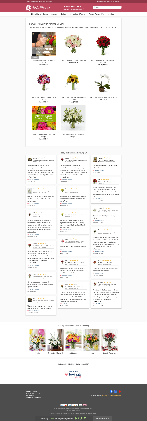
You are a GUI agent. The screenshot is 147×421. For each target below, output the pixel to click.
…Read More (32, 177)
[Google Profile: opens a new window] (115, 391)
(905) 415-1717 (30, 395)
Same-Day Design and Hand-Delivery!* (39, 1)
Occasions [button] (54, 14)
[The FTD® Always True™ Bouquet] (95, 262)
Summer (46, 14)
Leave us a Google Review (112, 395)
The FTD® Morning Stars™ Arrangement (108, 210)
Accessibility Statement (79, 413)
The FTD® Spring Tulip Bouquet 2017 (74, 263)
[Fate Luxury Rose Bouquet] (95, 181)
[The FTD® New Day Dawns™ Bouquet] (30, 276)
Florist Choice (36, 14)
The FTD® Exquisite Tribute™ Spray (42, 191)
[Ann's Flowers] (40, 7)
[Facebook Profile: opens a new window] (111, 391)
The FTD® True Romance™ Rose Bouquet (43, 245)
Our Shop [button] (111, 14)
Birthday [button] (64, 14)
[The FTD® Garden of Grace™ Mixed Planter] (62, 240)
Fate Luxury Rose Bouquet (104, 182)
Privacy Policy (66, 413)
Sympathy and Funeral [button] (78, 14)
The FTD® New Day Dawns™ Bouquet (42, 276)
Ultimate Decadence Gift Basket (40, 160)
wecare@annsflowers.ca (33, 397)
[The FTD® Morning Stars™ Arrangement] (95, 209)
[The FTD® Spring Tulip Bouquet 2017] (62, 262)
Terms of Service (55, 413)
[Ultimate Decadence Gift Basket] (30, 159)
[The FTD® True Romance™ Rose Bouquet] (30, 245)
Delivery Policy (92, 413)
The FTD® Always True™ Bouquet (106, 263)
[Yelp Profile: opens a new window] (120, 391)
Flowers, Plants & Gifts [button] (96, 14)
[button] (142, 412)
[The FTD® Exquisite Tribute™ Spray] (30, 191)
